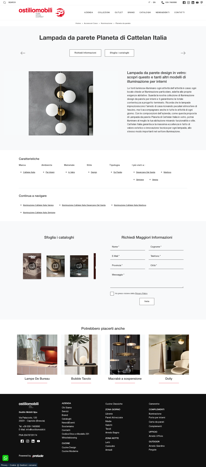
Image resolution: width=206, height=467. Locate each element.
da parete (118, 172)
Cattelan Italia (29, 172)
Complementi (155, 426)
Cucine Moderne (70, 451)
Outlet (119, 12)
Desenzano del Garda (145, 172)
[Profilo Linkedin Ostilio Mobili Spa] (193, 2)
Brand (131, 12)
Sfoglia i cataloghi (119, 53)
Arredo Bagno (112, 432)
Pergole (152, 450)
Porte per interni (157, 417)
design (94, 172)
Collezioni (104, 12)
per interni (50, 172)
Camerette (154, 404)
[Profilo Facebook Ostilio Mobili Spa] (184, 2)
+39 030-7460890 (31, 426)
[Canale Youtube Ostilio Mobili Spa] (197, 2)
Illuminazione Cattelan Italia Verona (38, 205)
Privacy (4, 465)
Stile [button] (89, 165)
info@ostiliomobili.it (35, 429)
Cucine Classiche (113, 404)
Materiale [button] (69, 165)
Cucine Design (69, 447)
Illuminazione (106, 23)
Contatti (179, 12)
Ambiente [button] (46, 165)
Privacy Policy (141, 293)
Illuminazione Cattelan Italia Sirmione (39, 212)
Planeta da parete (123, 23)
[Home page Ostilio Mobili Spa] (35, 12)
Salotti (108, 425)
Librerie (109, 414)
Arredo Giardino (157, 446)
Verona (155, 179)
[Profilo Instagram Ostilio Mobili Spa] (188, 2)
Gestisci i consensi (28, 465)
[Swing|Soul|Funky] (23, 53)
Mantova (167, 172)
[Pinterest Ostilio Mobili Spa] (202, 2)
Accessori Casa (91, 23)
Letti (107, 442)
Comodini (110, 446)
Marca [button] (22, 165)
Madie (108, 421)
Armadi (108, 450)
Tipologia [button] (114, 165)
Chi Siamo (67, 407)
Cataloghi (145, 12)
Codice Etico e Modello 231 (75, 434)
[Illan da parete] (183, 53)
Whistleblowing (69, 437)
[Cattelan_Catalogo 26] (79, 266)
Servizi (65, 411)
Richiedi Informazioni (85, 53)
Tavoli (108, 429)
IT (149, 2)
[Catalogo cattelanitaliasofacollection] (31, 266)
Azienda (88, 12)
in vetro (71, 172)
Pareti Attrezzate (114, 417)
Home (78, 23)
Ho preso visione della (131, 293)
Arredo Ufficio (156, 436)
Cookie (13, 465)
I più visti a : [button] (138, 165)
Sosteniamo (68, 426)
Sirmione (140, 179)
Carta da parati (156, 422)
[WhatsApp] (5, 458)
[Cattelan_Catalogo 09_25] (55, 266)
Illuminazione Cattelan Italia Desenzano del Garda (84, 205)
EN (154, 2)
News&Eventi (163, 12)
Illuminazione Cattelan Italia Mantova (130, 205)
